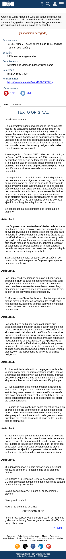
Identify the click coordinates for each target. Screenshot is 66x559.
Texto (5, 105)
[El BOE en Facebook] (33, 548)
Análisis (17, 105)
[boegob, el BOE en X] (25, 548)
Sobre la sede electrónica (28, 536)
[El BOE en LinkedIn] (40, 548)
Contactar (11, 536)
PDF (12, 93)
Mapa (44, 536)
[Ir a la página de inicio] (8, 5)
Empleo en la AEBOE (38, 540)
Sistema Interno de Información (50, 538)
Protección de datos (25, 538)
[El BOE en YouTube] (48, 548)
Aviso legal (54, 536)
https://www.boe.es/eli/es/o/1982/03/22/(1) (30, 82)
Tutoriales (23, 540)
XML (29, 93)
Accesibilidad (8, 538)
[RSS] (17, 548)
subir (59, 527)
